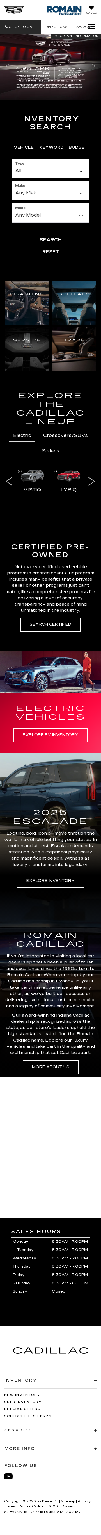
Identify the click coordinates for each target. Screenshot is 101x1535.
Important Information (76, 36)
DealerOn (50, 1501)
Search (50, 239)
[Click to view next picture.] (93, 66)
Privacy (84, 1501)
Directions (56, 27)
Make (20, 186)
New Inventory (22, 1395)
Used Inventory (23, 1402)
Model (20, 208)
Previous (9, 481)
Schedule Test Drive (28, 1416)
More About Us (50, 1067)
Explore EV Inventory (50, 735)
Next (91, 481)
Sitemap (68, 1501)
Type (19, 163)
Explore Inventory (50, 880)
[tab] (24, 146)
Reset (50, 252)
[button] (20, 27)
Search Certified (50, 624)
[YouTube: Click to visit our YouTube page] (11, 1476)
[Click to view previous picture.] (7, 66)
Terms (10, 1506)
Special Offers (22, 1409)
